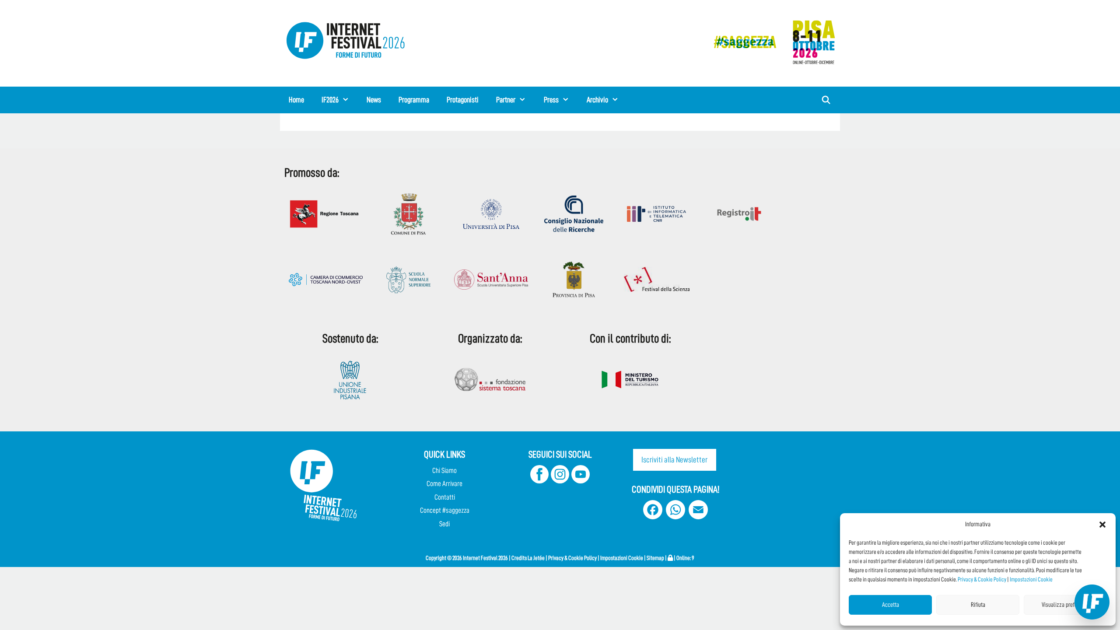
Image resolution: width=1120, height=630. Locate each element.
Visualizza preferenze (1065, 605)
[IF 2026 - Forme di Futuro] (770, 42)
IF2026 (330, 100)
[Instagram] (560, 481)
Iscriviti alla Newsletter (674, 459)
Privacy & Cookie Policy (982, 579)
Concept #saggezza (444, 510)
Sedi (444, 524)
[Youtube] (580, 481)
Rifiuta (978, 605)
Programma (414, 100)
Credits (519, 558)
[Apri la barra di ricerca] (826, 100)
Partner (505, 100)
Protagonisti (463, 100)
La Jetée (536, 558)
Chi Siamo (444, 470)
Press (551, 100)
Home (296, 100)
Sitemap (655, 558)
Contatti (444, 497)
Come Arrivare (444, 483)
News (374, 100)
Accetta (890, 605)
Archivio (597, 100)
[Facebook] (539, 481)
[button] (1102, 524)
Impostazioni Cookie (1031, 579)
